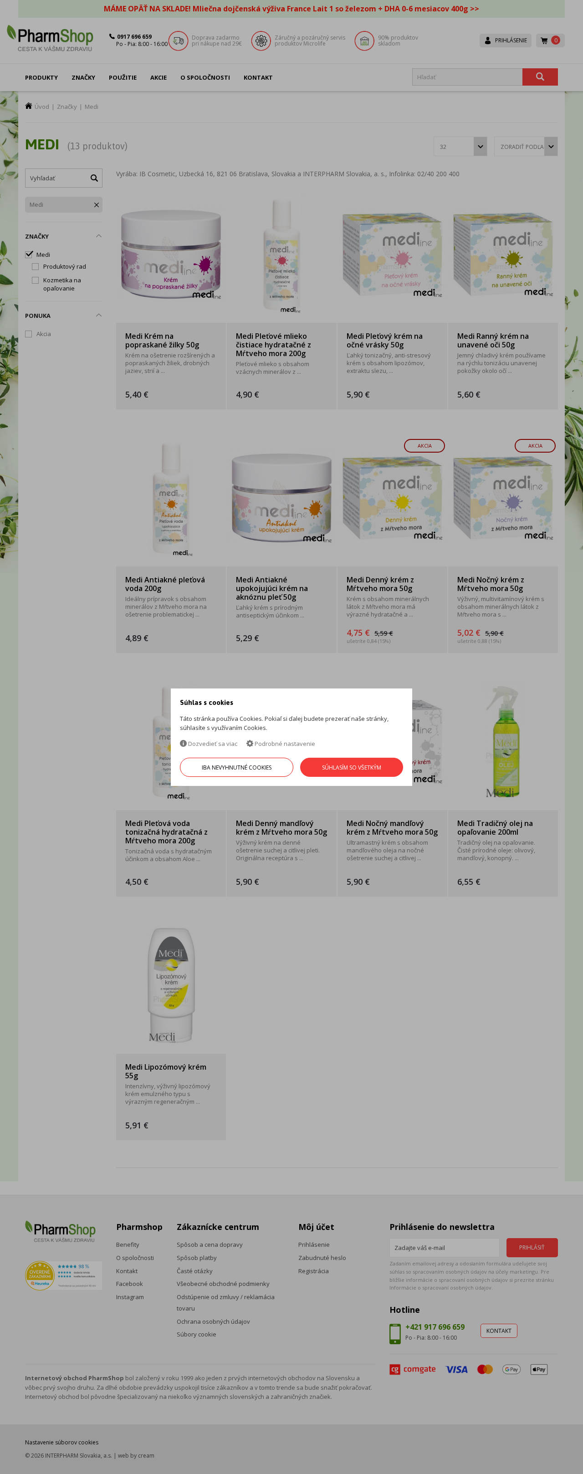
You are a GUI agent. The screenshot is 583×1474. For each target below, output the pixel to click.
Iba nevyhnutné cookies (236, 767)
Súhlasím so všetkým (351, 767)
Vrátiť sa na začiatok (537, 1456)
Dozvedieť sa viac (212, 744)
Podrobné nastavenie (284, 744)
